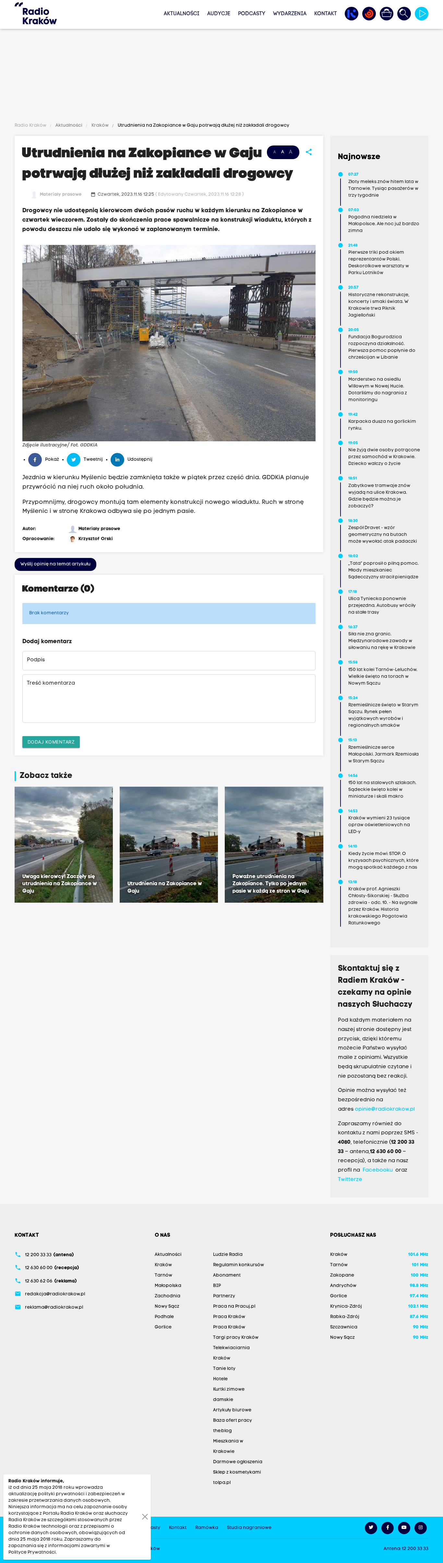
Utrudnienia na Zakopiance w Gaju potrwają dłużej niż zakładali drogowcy (203, 125)
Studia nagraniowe (249, 1527)
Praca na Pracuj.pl (234, 1306)
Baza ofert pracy (232, 1420)
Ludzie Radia (228, 1254)
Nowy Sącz (167, 1306)
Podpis (36, 660)
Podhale (164, 1316)
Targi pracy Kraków (235, 1337)
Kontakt (325, 14)
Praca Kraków (229, 1316)
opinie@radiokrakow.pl (385, 1109)
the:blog (222, 1431)
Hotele (220, 1379)
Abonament (227, 1275)
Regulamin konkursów (238, 1265)
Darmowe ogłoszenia (237, 1462)
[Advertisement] (221, 76)
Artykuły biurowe (232, 1410)
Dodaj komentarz (51, 742)
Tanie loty (224, 1368)
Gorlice (163, 1327)
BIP (217, 1285)
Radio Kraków (31, 125)
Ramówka (206, 1527)
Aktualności (181, 14)
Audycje (218, 14)
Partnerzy (224, 1296)
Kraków (100, 125)
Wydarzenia (289, 14)
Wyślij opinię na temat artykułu (55, 564)
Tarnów (163, 1275)
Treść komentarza (51, 683)
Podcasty (251, 14)
